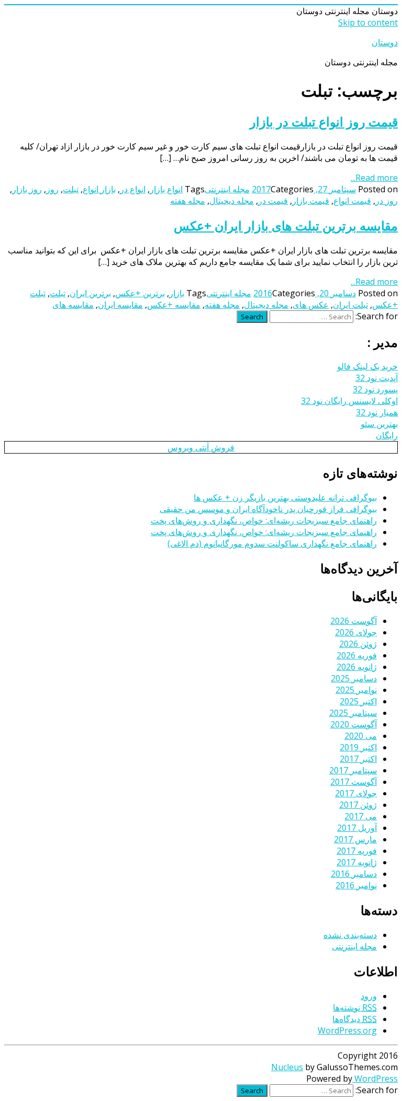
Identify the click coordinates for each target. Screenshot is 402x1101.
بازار (176, 293)
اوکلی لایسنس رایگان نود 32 (349, 401)
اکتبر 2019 (358, 747)
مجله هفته (187, 200)
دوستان (385, 42)
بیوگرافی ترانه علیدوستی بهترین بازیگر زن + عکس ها (285, 497)
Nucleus (287, 1067)
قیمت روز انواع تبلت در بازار (324, 121)
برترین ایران (90, 293)
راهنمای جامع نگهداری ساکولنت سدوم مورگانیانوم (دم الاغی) (272, 543)
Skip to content (368, 22)
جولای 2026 (356, 632)
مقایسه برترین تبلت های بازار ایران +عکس (286, 225)
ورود (369, 996)
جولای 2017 (356, 793)
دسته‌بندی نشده (350, 935)
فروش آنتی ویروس (201, 447)
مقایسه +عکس (173, 304)
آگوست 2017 (353, 781)
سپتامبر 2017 (353, 770)
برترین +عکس (140, 293)
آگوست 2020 (353, 724)
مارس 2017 (355, 839)
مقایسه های (73, 304)
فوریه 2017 (357, 850)
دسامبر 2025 (354, 678)
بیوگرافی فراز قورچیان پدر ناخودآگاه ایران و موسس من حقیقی (268, 509)
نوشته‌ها (355, 1007)
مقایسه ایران (120, 304)
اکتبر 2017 (358, 758)
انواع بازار (166, 189)
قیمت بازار (310, 200)
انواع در (133, 189)
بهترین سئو (379, 424)
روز (52, 189)
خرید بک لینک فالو (367, 366)
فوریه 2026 (357, 655)
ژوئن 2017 (358, 804)
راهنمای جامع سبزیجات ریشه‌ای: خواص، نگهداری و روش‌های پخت (264, 520)
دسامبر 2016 (354, 873)
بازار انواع (99, 189)
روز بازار (27, 189)
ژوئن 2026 (358, 644)
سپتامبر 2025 (353, 712)
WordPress (375, 1078)
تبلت (71, 189)
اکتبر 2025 (358, 701)
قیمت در (273, 200)
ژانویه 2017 (357, 862)
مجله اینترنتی (227, 189)
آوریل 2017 (357, 827)
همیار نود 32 (377, 412)
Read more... (374, 177)
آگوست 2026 (353, 621)
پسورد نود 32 (375, 389)
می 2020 (360, 735)
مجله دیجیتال (231, 200)
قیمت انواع (352, 200)
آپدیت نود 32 (376, 378)
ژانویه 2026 (357, 667)
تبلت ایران (350, 304)
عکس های (311, 304)
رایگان (387, 435)
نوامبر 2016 (356, 885)
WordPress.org (347, 1030)
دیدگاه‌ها (354, 1019)
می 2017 (360, 816)
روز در (386, 200)
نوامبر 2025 (356, 690)
